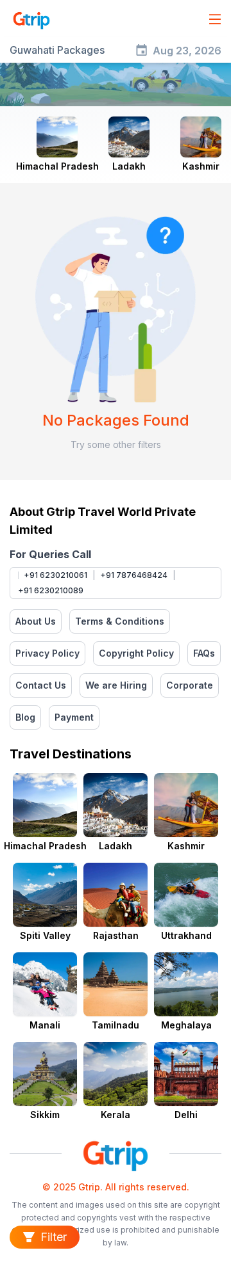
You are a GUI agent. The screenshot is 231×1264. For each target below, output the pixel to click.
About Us (35, 621)
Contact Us (40, 685)
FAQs (204, 653)
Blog (25, 717)
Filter (53, 1237)
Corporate (189, 685)
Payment (74, 717)
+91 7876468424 (133, 575)
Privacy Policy (47, 653)
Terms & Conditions (119, 621)
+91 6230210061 (55, 575)
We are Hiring (116, 685)
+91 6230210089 (50, 590)
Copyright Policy (136, 653)
